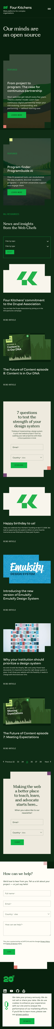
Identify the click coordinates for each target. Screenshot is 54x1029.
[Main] (49, 8)
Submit (17, 842)
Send (9, 952)
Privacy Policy (45, 941)
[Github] (17, 991)
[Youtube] (11, 991)
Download (19, 465)
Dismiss (27, 1021)
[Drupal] (23, 991)
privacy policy (22, 1014)
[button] (7, 762)
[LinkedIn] (5, 991)
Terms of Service (12, 943)
